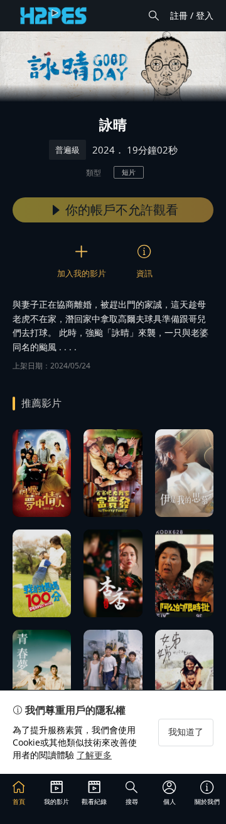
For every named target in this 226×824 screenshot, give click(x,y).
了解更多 (94, 755)
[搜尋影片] (153, 15)
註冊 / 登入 (191, 15)
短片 (129, 172)
